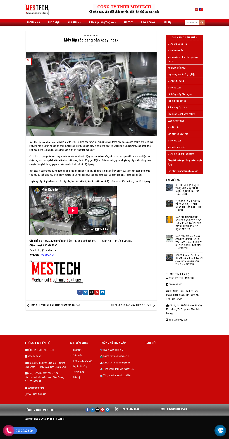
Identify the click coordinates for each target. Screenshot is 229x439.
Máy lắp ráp (173, 127)
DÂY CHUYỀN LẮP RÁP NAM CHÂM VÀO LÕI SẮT (55, 305)
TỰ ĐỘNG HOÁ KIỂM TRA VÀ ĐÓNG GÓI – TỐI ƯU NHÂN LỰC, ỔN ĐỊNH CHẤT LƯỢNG (189, 206)
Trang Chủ (33, 22)
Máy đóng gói (174, 140)
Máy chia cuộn (174, 87)
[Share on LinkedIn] (102, 292)
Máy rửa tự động (176, 80)
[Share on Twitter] (85, 292)
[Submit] (201, 22)
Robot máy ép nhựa (177, 107)
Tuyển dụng (148, 22)
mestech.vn (47, 255)
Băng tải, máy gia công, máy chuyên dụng (185, 162)
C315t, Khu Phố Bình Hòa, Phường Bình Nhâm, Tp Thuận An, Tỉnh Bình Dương (184, 309)
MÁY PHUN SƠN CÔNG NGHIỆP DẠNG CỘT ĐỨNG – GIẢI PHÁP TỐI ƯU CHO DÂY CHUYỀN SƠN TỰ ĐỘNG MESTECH (188, 223)
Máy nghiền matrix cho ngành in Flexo (183, 59)
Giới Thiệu (54, 22)
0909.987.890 (175, 284)
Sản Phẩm (73, 22)
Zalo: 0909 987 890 (178, 319)
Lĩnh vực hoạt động (101, 22)
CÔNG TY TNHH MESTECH (181, 278)
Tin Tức (128, 22)
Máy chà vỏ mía (175, 50)
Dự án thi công (80, 366)
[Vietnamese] (197, 9)
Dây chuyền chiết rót (178, 133)
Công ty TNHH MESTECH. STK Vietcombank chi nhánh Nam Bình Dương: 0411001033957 (44, 377)
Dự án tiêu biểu (91, 36)
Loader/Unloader (176, 120)
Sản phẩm (78, 355)
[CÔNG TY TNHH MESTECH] (37, 9)
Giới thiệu (77, 350)
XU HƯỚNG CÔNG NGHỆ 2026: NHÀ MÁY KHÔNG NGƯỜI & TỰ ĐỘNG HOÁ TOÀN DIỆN (187, 190)
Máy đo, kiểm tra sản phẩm (181, 153)
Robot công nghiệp (177, 100)
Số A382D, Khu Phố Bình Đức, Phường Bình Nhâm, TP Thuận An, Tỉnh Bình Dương (182, 295)
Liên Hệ (167, 22)
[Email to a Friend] (91, 292)
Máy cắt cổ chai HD (177, 43)
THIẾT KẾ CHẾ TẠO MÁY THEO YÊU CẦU (131, 305)
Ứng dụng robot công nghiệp (181, 74)
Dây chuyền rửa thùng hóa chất (183, 171)
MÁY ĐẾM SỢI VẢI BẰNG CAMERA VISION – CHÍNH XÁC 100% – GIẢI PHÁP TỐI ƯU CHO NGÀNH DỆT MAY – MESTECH (189, 242)
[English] (201, 9)
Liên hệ (76, 377)
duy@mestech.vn (35, 387)
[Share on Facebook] (80, 292)
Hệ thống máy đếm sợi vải (180, 94)
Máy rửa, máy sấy (176, 147)
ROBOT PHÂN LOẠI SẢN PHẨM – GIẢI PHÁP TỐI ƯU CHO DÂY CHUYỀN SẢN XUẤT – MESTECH (189, 260)
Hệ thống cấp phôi (177, 67)
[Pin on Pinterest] (96, 292)
